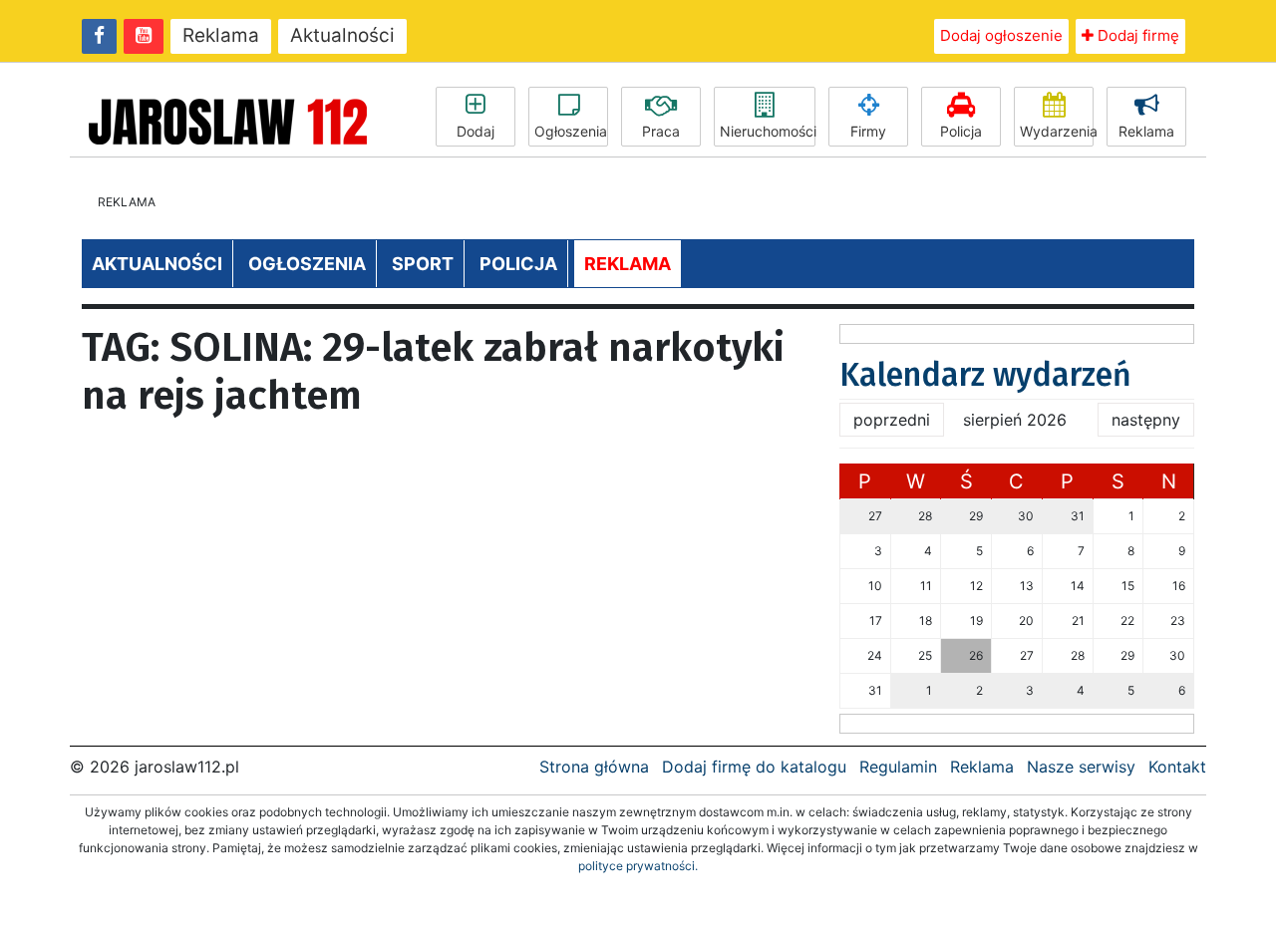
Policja (961, 131)
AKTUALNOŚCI (157, 263)
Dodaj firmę (1136, 35)
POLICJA (518, 263)
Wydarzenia (1057, 131)
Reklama (220, 35)
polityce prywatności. (638, 865)
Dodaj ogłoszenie (1001, 35)
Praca (661, 131)
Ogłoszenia (570, 131)
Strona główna (594, 767)
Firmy (868, 131)
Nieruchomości (767, 131)
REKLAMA (627, 263)
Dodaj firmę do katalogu (754, 767)
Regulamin (898, 767)
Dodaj (475, 131)
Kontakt (1177, 767)
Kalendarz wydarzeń (985, 375)
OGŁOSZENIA (307, 263)
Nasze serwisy (1081, 767)
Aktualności (342, 35)
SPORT (423, 263)
